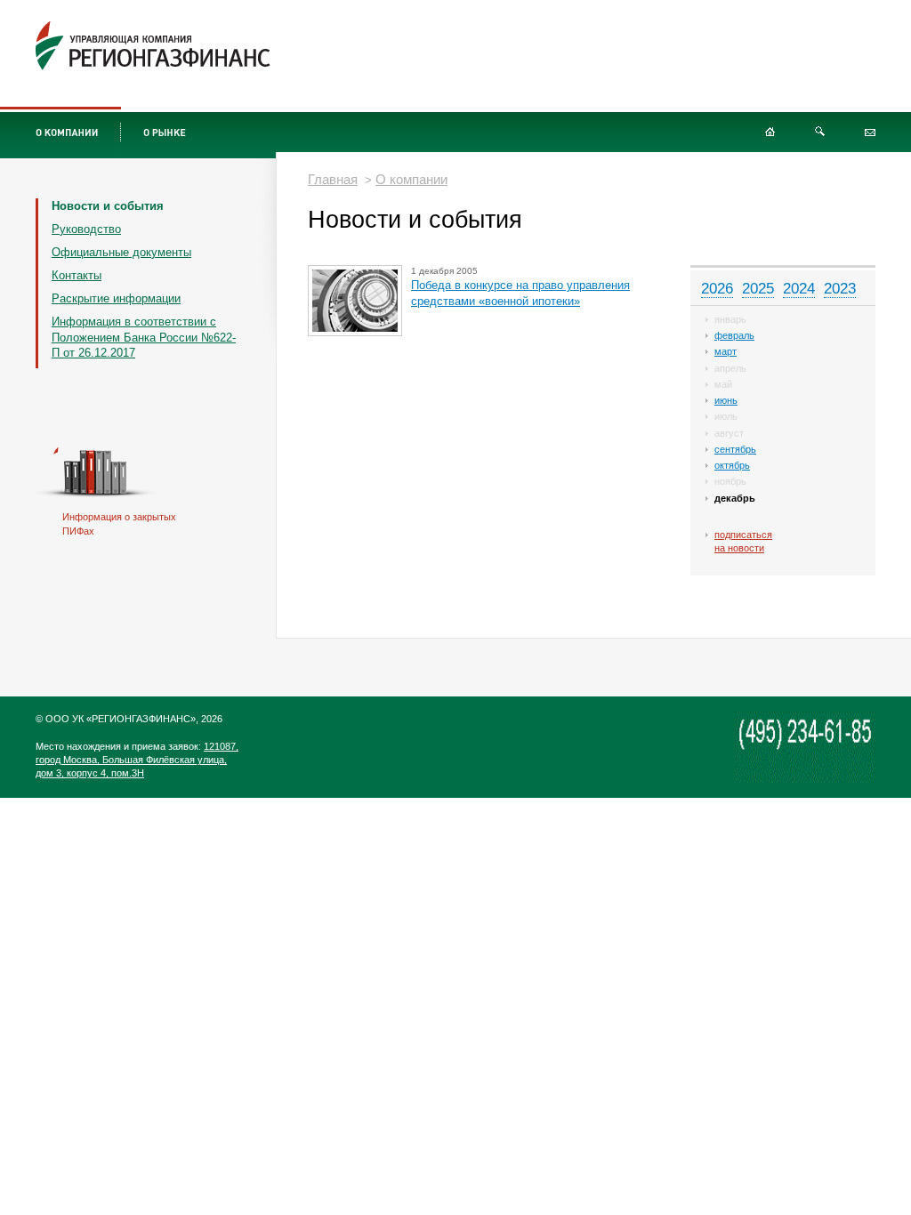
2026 (717, 288)
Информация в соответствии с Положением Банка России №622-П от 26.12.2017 (144, 337)
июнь (726, 400)
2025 (758, 288)
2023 (840, 288)
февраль (734, 335)
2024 (799, 288)
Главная (333, 179)
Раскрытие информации (116, 298)
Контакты (76, 275)
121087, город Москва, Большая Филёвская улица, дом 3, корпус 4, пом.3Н (137, 759)
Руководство (86, 229)
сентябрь (735, 449)
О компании (411, 179)
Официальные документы (121, 252)
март (725, 351)
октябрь (732, 465)
